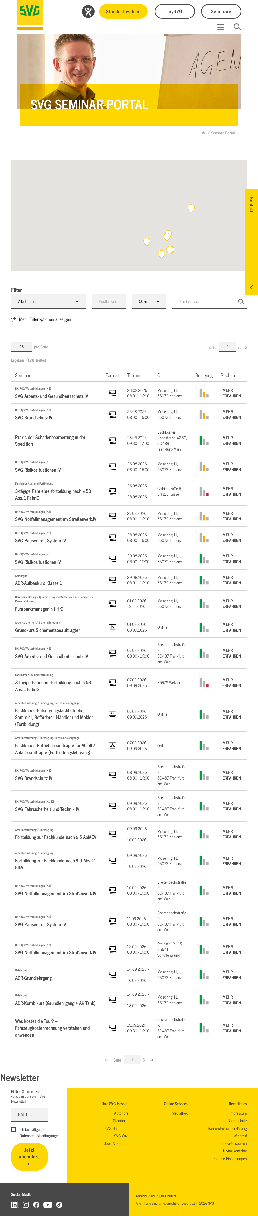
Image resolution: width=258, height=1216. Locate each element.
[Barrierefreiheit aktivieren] (88, 11)
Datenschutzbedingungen (40, 1135)
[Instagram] (26, 1204)
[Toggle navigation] (220, 27)
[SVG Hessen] (30, 15)
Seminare (221, 11)
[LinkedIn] (15, 1204)
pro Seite (41, 347)
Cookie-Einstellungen (230, 1158)
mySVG (174, 11)
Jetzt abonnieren (29, 1156)
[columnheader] (56, 375)
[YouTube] (47, 1204)
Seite (213, 347)
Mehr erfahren (232, 393)
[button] (191, 208)
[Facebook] (36, 1204)
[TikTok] (59, 1204)
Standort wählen (123, 11)
